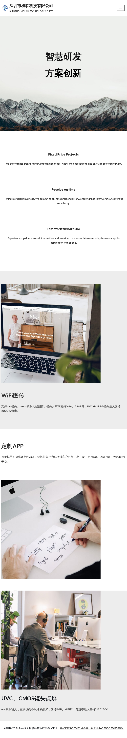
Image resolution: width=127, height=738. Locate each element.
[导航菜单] (121, 8)
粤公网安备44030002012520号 (104, 728)
